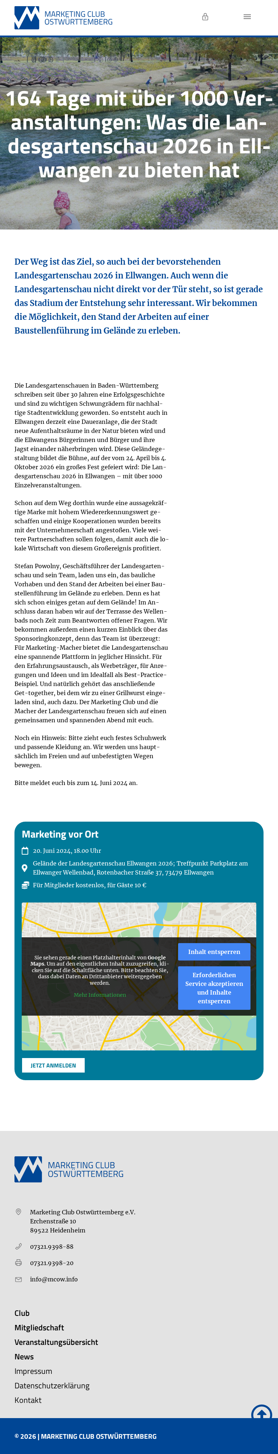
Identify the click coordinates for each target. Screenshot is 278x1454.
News (24, 1356)
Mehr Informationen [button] (100, 995)
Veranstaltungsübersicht (56, 1342)
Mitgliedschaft (39, 1327)
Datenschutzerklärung (51, 1385)
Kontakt (28, 1400)
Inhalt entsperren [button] (214, 951)
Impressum (33, 1371)
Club (22, 1313)
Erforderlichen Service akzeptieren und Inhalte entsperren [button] (214, 988)
